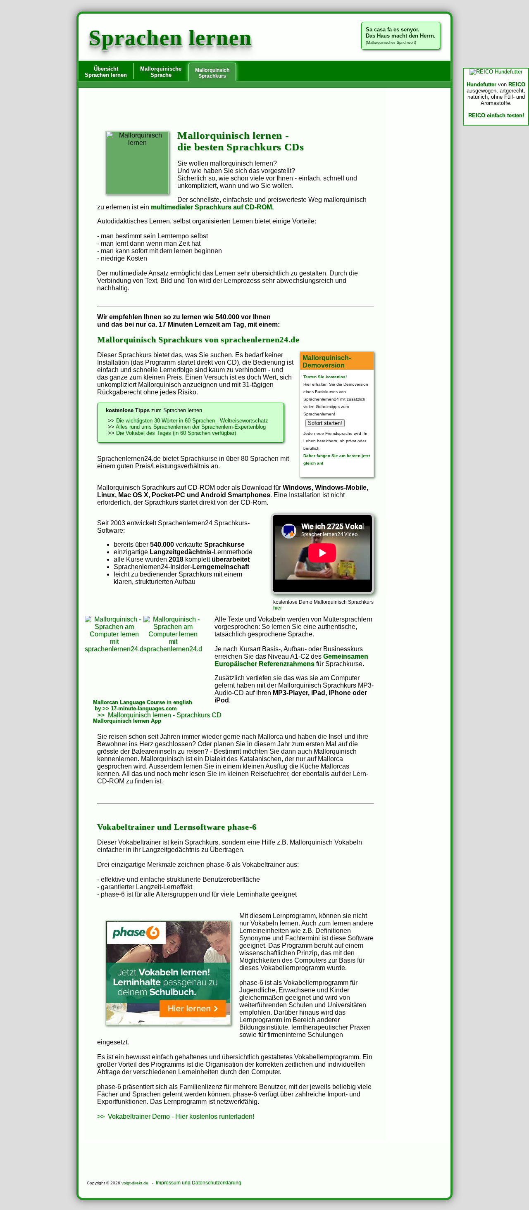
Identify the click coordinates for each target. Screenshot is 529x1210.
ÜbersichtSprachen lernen (106, 72)
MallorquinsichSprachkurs (212, 73)
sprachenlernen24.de (260, 339)
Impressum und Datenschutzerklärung (198, 1183)
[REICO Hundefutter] (495, 72)
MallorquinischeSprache (160, 72)
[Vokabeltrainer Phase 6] (168, 973)
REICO (516, 84)
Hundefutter (481, 84)
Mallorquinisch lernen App (127, 721)
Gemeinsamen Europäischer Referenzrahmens (291, 660)
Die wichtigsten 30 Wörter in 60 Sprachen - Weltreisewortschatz (192, 421)
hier (277, 608)
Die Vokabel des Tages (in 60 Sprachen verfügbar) (176, 433)
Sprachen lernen (170, 38)
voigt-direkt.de (135, 1183)
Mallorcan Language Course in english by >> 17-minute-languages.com (142, 705)
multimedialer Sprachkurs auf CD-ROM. (212, 207)
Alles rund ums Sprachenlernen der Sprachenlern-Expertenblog (191, 427)
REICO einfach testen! (496, 115)
